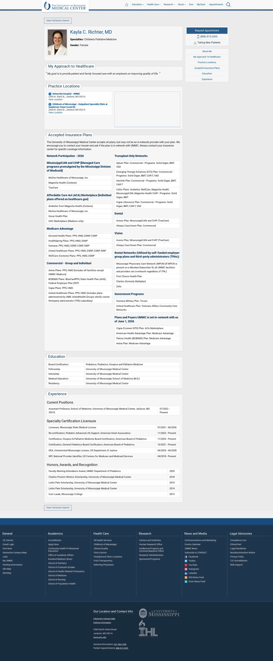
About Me (207, 51)
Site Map (7, 569)
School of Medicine (57, 575)
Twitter (191, 561)
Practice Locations (207, 62)
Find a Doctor (100, 552)
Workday (7, 573)
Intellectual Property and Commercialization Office (151, 549)
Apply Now (53, 544)
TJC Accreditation (238, 561)
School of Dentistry (57, 563)
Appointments (216, 4)
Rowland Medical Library (60, 559)
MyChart (201, 4)
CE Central (8, 540)
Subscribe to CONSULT (196, 552)
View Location (55, 99)
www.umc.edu (99, 637)
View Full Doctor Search (57, 20)
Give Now (7, 548)
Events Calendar (193, 544)
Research (168, 4)
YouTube (192, 565)
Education (137, 4)
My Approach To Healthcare (207, 57)
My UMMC (8, 561)
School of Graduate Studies (61, 567)
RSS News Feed (195, 577)
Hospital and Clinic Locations (108, 557)
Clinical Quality (101, 548)
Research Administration (151, 555)
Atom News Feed (196, 581)
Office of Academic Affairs (61, 555)
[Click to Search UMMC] (228, 4)
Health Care (153, 4)
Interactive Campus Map (15, 552)
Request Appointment (207, 30)
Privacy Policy (237, 557)
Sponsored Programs (149, 559)
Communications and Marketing (200, 540)
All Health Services (103, 540)
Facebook (192, 557)
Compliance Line (238, 540)
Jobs (5, 557)
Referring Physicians (104, 565)
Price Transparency (103, 561)
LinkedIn (192, 573)
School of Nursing (57, 579)
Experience (207, 79)
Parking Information (12, 565)
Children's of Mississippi (105, 544)
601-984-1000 (120, 644)
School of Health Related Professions (66, 571)
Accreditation (54, 540)
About (181, 4)
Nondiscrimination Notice (242, 552)
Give (191, 4)
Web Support (236, 565)
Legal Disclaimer (238, 548)
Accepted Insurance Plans (207, 68)
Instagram (193, 569)
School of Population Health (62, 584)
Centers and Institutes (150, 540)
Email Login (8, 544)
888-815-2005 (122, 648)
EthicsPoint (235, 544)
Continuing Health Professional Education (63, 549)
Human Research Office (150, 544)
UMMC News (191, 548)
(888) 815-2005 (208, 36)
